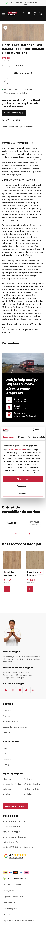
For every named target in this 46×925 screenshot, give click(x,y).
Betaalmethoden (10, 721)
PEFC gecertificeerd (17, 878)
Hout (5, 748)
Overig (6, 764)
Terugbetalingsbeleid (12, 884)
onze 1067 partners (17, 449)
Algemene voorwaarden (13, 897)
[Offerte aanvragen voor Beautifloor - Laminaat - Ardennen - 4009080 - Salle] (30, 589)
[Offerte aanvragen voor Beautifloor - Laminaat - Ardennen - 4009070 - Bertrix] (7, 589)
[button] (3, 13)
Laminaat (7, 759)
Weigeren (23, 493)
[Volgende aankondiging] (43, 3)
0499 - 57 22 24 (14, 120)
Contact (7, 716)
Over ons (7, 710)
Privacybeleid (8, 890)
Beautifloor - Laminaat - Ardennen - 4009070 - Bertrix (10, 573)
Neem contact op (12, 112)
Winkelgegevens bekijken (16, 93)
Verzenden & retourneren (15, 727)
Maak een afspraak (14, 806)
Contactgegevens (10, 909)
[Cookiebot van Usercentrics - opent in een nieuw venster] (32, 430)
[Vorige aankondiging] (2, 3)
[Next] (40, 571)
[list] (23, 572)
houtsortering (21, 263)
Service (6, 732)
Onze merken (21, 534)
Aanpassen (21, 486)
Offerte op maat (22, 73)
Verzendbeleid (9, 903)
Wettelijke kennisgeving (13, 915)
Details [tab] (21, 437)
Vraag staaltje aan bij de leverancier (18, 126)
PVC (5, 753)
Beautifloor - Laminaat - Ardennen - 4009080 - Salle (33, 573)
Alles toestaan (23, 479)
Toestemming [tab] (8, 437)
